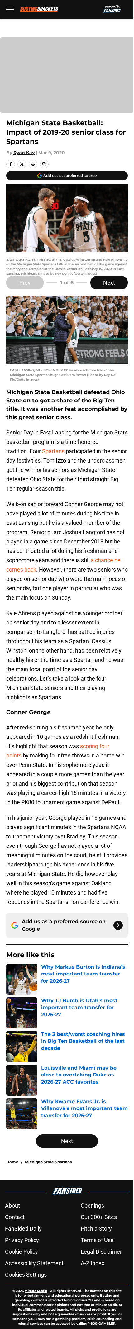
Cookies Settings (26, 1274)
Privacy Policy (22, 1240)
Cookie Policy (21, 1251)
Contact (15, 1217)
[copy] (44, 164)
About (12, 1205)
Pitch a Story (96, 1228)
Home (12, 1162)
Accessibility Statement (34, 1263)
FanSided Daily (23, 1228)
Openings (92, 1205)
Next (109, 282)
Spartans (53, 451)
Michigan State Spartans (48, 1162)
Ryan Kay (24, 152)
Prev (25, 282)
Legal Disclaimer (101, 1251)
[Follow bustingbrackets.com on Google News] (118, 925)
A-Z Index (92, 1263)
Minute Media (36, 1291)
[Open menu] (10, 9)
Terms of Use (97, 1240)
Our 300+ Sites (99, 1217)
